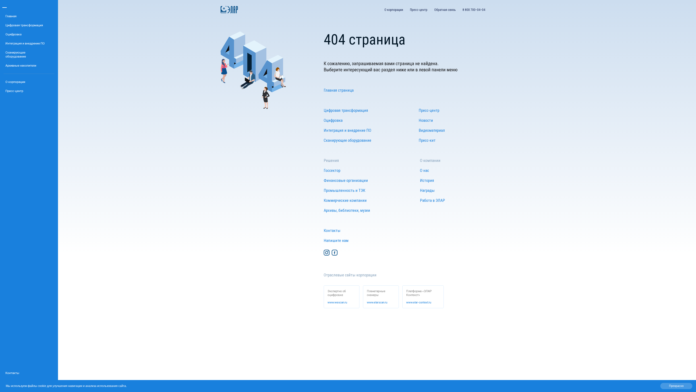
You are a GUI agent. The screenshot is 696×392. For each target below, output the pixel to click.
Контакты (332, 230)
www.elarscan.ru (377, 302)
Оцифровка (333, 120)
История (427, 180)
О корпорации (393, 10)
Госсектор (332, 170)
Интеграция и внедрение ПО (347, 130)
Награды (427, 190)
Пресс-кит (427, 140)
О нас (424, 170)
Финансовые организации (346, 180)
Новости (426, 120)
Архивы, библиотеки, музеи (347, 210)
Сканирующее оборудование (347, 140)
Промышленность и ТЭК (344, 190)
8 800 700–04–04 (474, 10)
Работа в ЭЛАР (432, 200)
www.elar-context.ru (418, 302)
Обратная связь (445, 10)
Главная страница (339, 90)
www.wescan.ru (337, 302)
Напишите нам (336, 240)
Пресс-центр (418, 10)
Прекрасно (676, 385)
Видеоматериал (432, 130)
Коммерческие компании (345, 200)
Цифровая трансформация (346, 110)
